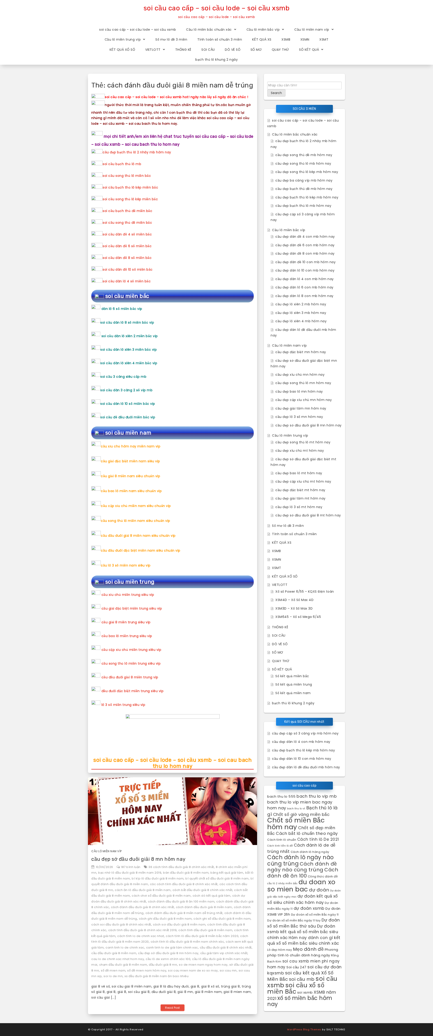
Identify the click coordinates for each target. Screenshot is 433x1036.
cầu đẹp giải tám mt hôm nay (300, 498)
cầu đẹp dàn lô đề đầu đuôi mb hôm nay (306, 767)
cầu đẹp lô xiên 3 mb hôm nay (300, 313)
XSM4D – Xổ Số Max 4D (294, 600)
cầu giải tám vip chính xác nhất (224, 953)
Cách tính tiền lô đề (280, 845)
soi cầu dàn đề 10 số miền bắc (128, 269)
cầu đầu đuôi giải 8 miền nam (113, 953)
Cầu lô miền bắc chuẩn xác (209, 29)
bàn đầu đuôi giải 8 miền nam (186, 872)
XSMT (323, 39)
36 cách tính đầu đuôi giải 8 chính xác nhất (181, 867)
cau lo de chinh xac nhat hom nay (117, 959)
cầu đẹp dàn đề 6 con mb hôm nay (305, 245)
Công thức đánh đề (323, 876)
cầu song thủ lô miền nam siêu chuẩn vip (135, 520)
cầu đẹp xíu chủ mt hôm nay (299, 450)
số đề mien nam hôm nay (146, 970)
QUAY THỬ (280, 49)
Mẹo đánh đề (308, 949)
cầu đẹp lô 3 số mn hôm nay (299, 416)
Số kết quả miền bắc (292, 676)
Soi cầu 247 (296, 967)
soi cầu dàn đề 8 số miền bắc (127, 258)
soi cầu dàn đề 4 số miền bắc (127, 234)
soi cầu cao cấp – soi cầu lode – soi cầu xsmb (216, 8)
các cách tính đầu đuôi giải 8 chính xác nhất (184, 884)
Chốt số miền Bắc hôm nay (296, 823)
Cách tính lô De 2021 (318, 839)
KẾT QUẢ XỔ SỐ (122, 49)
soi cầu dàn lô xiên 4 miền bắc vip (128, 363)
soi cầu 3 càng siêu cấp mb (123, 376)
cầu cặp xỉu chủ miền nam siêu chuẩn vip (136, 506)
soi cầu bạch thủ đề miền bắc (127, 211)
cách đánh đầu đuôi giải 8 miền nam (204, 907)
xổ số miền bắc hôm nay (299, 1001)
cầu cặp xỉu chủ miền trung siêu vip (131, 649)
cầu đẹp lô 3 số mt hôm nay (298, 507)
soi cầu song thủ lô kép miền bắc (130, 199)
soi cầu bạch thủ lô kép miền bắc (130, 187)
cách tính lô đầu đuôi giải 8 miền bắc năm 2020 (202, 936)
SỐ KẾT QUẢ (309, 49)
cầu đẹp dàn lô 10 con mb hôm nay (304, 270)
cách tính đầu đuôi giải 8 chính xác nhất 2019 (142, 930)
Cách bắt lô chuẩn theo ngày (307, 833)
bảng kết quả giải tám (226, 872)
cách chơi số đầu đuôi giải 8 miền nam (161, 895)
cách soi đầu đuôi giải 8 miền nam (179, 924)
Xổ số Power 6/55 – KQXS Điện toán (304, 591)
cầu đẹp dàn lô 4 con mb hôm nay (304, 279)
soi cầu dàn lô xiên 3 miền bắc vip (128, 349)
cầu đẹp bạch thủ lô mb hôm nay (303, 205)
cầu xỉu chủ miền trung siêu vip (127, 594)
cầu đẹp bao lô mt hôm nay (298, 473)
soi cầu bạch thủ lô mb (122, 164)
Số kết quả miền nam (293, 693)
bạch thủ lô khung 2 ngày (216, 59)
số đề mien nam (113, 970)
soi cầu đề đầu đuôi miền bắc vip (127, 417)
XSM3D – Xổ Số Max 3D (294, 608)
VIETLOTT (153, 49)
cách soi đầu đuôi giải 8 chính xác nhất (121, 924)
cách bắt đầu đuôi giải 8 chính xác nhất (203, 890)
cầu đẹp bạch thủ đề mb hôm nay (303, 188)
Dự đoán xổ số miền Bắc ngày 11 (315, 914)
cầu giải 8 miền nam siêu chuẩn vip (130, 476)
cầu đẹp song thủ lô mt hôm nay (302, 442)
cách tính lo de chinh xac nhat (140, 936)
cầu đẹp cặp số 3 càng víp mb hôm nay (305, 733)
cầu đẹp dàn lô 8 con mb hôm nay (304, 296)
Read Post (172, 1008)
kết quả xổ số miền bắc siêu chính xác (304, 940)
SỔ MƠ (256, 49)
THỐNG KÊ (183, 49)
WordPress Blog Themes (304, 1029)
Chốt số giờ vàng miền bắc (301, 814)
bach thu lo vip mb (317, 796)
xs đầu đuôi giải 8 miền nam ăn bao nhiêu (156, 976)
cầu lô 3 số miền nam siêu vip (126, 565)
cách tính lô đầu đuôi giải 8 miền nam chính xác (187, 941)
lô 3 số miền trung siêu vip (123, 704)
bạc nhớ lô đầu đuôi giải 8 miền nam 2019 (129, 872)
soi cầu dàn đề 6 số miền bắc (127, 246)
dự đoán (319, 890)
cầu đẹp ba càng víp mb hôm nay (303, 180)
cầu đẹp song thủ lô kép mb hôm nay (306, 172)
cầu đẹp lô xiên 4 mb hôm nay (301, 321)
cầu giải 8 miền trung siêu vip (126, 622)
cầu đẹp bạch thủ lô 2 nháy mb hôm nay (137, 152)
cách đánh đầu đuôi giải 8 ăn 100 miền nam (181, 901)
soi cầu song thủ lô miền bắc (127, 175)
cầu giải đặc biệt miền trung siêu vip (131, 608)
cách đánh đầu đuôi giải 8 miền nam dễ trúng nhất (184, 913)
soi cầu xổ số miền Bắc (295, 988)
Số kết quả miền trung (293, 684)
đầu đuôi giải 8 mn (163, 964)
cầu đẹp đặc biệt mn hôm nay (300, 352)
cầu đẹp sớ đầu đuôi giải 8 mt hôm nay (308, 515)
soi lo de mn (113, 976)
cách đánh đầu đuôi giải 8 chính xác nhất (142, 907)
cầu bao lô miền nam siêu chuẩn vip (131, 491)
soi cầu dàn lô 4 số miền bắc (127, 281)
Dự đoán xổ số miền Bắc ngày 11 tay (293, 920)
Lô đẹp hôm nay (279, 950)
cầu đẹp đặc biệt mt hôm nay (300, 490)
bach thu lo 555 (281, 796)
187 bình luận (130, 867)
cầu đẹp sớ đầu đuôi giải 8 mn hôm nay (138, 859)
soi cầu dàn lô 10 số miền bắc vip (127, 403)
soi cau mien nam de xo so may (193, 970)
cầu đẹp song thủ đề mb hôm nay (303, 155)
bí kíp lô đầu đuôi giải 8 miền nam (158, 878)
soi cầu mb (302, 979)
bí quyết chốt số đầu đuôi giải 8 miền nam (217, 878)
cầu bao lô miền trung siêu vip (126, 636)
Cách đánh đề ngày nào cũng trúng (302, 866)
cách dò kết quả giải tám (211, 895)
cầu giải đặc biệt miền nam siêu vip (130, 461)
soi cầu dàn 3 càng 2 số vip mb (126, 390)
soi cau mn (228, 970)
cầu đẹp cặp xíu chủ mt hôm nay (303, 481)
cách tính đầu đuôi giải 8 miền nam (205, 930)
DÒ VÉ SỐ (232, 49)
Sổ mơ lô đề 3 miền (171, 39)
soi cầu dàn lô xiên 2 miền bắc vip (129, 336)
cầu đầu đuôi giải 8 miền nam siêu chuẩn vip (138, 535)
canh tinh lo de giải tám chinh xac (172, 947)
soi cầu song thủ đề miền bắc (127, 222)
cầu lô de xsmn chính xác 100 (168, 959)
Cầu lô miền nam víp (311, 29)
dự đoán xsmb (309, 908)
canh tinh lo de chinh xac (125, 947)
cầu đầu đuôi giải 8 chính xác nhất (226, 947)
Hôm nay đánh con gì (311, 937)
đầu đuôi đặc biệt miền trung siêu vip (132, 691)
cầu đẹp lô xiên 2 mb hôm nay (300, 304)
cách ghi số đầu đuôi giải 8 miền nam (222, 918)
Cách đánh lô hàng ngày (310, 852)
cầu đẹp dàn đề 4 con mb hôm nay (305, 236)
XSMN (304, 39)
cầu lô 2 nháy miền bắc (282, 883)
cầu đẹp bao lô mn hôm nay (299, 391)
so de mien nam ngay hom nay (203, 964)
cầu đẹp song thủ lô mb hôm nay (303, 163)
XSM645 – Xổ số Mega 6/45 (298, 617)
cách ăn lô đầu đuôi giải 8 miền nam (143, 890)
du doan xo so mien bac (301, 885)
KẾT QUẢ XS (262, 39)
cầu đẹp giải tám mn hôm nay (300, 408)
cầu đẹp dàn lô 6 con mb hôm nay (304, 287)
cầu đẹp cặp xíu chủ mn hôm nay (303, 400)
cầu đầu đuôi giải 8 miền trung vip (129, 677)
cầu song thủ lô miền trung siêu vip (131, 663)
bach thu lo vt (296, 808)
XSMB (285, 39)
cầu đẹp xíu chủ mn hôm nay (300, 374)
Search (276, 93)
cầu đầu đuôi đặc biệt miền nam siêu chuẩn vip (140, 550)
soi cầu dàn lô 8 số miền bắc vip (127, 322)
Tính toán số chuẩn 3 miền (219, 39)
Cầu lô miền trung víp (123, 39)
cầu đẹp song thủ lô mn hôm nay (303, 383)
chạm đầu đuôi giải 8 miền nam (123, 964)
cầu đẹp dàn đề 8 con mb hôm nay (305, 253)
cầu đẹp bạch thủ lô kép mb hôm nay (306, 197)
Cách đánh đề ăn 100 (302, 872)
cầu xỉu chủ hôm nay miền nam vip (130, 446)
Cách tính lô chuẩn (281, 840)
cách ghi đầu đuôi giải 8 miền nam (165, 918)
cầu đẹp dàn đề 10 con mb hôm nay (305, 262)
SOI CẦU (208, 49)
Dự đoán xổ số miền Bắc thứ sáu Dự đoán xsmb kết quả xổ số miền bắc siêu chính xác (303, 928)
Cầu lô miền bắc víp (263, 29)
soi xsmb (305, 992)
